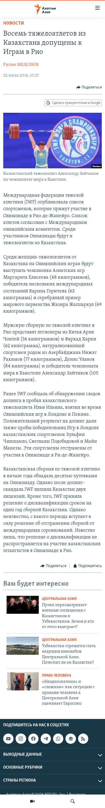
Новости (13, 23)
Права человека (56, 676)
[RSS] (83, 739)
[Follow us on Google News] (70, 739)
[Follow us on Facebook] (33, 739)
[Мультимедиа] (32, 801)
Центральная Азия (59, 599)
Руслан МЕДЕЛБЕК (21, 65)
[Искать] (73, 801)
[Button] (89, 87)
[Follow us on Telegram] (46, 739)
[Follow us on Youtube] (8, 739)
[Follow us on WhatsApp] (58, 739)
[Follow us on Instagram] (21, 739)
